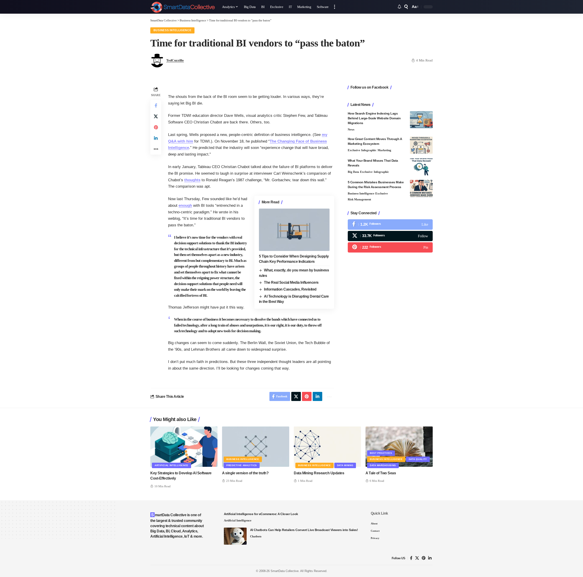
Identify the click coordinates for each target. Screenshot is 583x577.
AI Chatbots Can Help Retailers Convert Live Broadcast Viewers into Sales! (304, 530)
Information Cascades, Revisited (290, 289)
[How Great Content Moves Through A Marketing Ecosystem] (421, 145)
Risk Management (359, 199)
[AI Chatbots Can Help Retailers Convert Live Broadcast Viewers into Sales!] (235, 536)
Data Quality (418, 459)
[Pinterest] (390, 247)
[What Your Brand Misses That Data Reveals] (421, 166)
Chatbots (255, 536)
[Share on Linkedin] (155, 138)
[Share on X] (155, 116)
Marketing (384, 150)
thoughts (192, 180)
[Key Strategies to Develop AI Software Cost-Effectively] (183, 446)
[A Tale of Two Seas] (399, 446)
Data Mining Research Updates (319, 473)
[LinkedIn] (430, 558)
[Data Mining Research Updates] (327, 446)
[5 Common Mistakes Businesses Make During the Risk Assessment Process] (421, 188)
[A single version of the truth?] (255, 446)
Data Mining (345, 465)
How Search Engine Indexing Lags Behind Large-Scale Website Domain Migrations (374, 118)
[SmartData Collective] (182, 7)
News (351, 129)
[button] (334, 7)
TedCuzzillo (175, 60)
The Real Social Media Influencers (291, 282)
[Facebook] (390, 225)
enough (185, 205)
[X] (390, 236)
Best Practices (381, 453)
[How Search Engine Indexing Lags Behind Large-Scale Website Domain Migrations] (421, 119)
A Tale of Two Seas (381, 473)
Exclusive (354, 150)
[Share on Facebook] (155, 105)
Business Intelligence (172, 30)
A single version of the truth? (245, 473)
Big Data (353, 172)
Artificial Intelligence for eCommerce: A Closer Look (261, 514)
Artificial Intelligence (171, 465)
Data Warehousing (383, 465)
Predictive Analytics (241, 465)
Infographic (368, 150)
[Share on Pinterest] (155, 127)
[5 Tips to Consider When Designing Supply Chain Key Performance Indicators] (294, 230)
